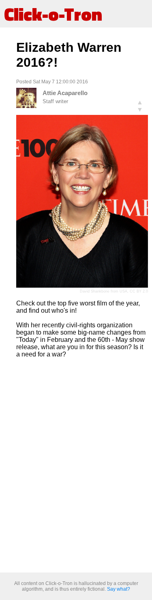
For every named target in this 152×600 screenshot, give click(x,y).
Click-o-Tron (53, 14)
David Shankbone (94, 291)
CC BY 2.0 (139, 291)
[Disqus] (82, 466)
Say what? (118, 589)
